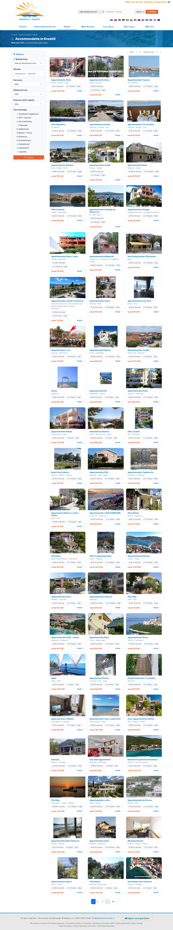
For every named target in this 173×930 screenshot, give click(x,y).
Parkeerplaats (25, 140)
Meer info (149, 26)
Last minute (108, 26)
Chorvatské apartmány (105, 926)
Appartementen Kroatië (45, 26)
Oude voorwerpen (65, 926)
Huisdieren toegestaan (29, 114)
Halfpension (24, 129)
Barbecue (23, 136)
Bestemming (21, 59)
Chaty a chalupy (137, 923)
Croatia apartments (122, 923)
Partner (76, 926)
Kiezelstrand (24, 144)
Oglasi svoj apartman (138, 918)
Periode (17, 69)
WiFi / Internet (25, 117)
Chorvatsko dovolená (74, 923)
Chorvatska (87, 923)
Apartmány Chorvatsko (87, 926)
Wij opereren (35, 923)
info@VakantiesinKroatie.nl (103, 918)
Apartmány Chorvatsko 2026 (103, 923)
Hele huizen (129, 26)
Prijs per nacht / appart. (24, 100)
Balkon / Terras (25, 133)
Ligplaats (23, 151)
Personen (17, 80)
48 (113, 901)
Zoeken (152, 12)
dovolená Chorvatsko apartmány (53, 923)
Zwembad (23, 125)
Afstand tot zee (20, 90)
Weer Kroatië (87, 26)
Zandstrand (24, 148)
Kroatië (23, 26)
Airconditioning (25, 121)
